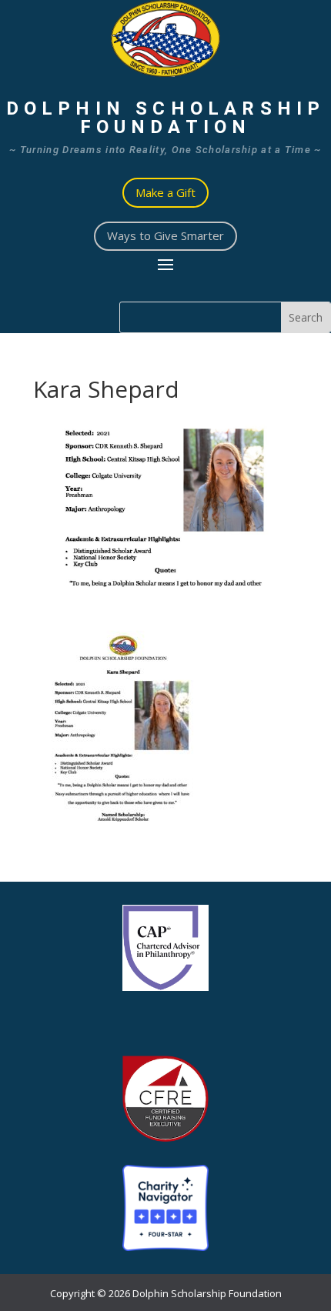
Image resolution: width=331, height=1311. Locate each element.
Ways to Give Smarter (165, 235)
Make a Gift (165, 192)
